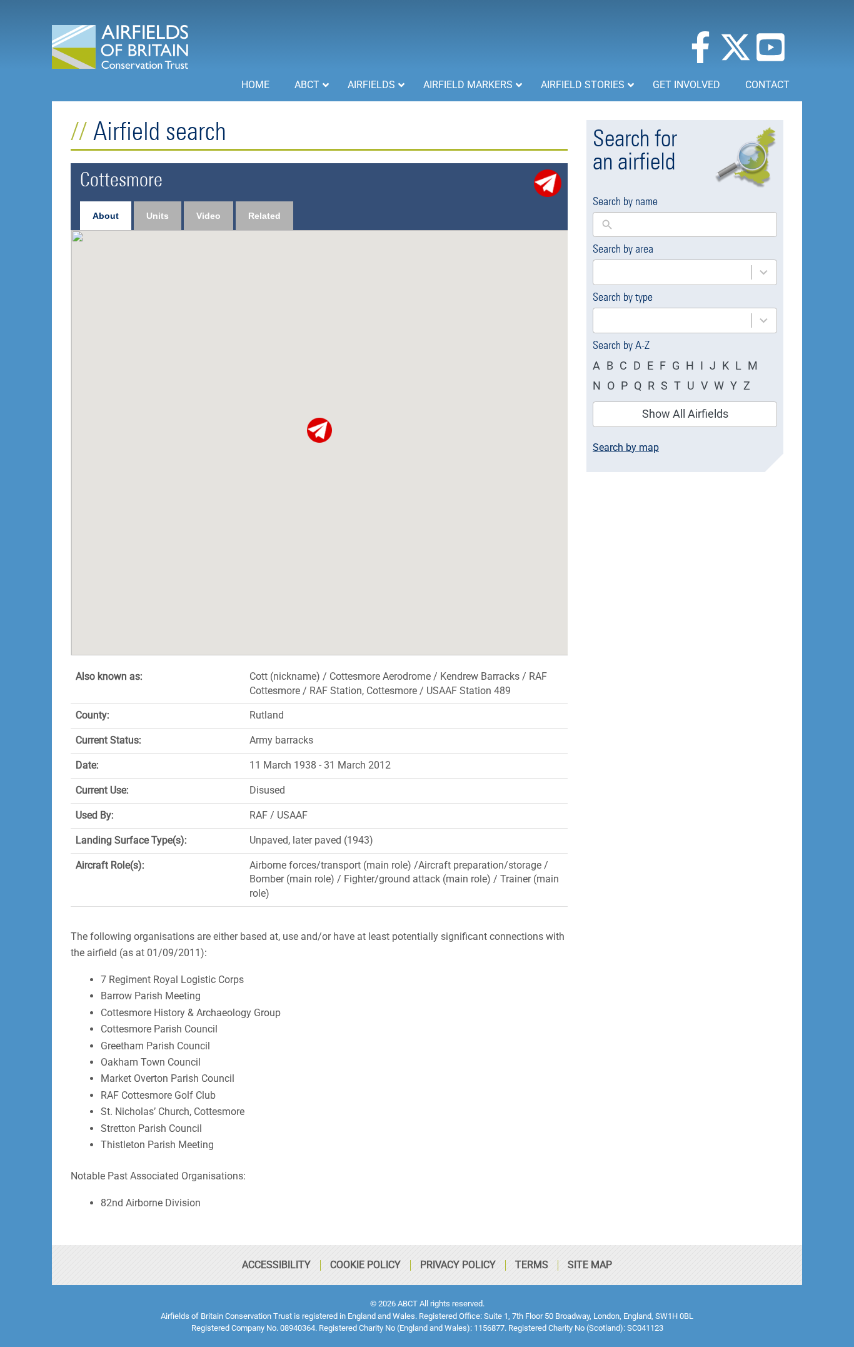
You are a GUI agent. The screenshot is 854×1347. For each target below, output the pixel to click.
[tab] (105, 215)
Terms (531, 1265)
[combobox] (685, 272)
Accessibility (276, 1265)
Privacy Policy (458, 1265)
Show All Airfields (685, 413)
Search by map (626, 447)
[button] (319, 430)
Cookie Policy (365, 1265)
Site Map (590, 1265)
